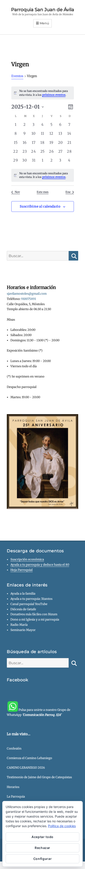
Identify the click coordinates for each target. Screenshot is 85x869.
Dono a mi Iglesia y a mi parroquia (34, 619)
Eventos (17, 76)
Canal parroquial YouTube (28, 604)
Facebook (17, 679)
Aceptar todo (42, 837)
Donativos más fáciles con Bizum (33, 614)
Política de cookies (62, 826)
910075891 (28, 299)
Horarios (13, 787)
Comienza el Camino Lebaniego (29, 758)
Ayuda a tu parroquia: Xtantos (31, 599)
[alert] (42, 175)
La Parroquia (16, 796)
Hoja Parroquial (21, 570)
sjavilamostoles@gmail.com (27, 294)
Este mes (43, 192)
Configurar (42, 859)
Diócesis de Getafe (23, 609)
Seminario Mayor (23, 630)
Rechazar (42, 848)
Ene (68, 192)
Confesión (14, 748)
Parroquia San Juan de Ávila (42, 9)
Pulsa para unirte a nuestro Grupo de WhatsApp (38, 712)
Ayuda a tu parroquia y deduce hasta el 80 (39, 565)
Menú (44, 23)
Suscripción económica (27, 559)
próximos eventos (54, 94)
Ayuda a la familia (22, 593)
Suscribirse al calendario (40, 206)
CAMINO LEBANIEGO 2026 (26, 768)
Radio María (19, 625)
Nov (17, 192)
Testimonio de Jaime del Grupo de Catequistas (39, 777)
